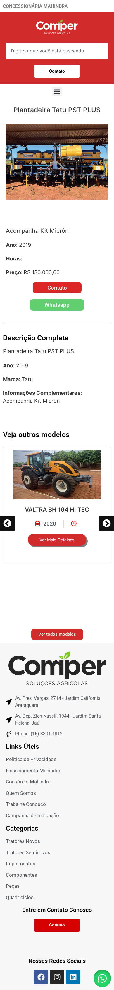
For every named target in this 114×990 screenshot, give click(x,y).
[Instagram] (57, 977)
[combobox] (57, 51)
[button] (57, 91)
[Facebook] (41, 977)
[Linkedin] (73, 977)
